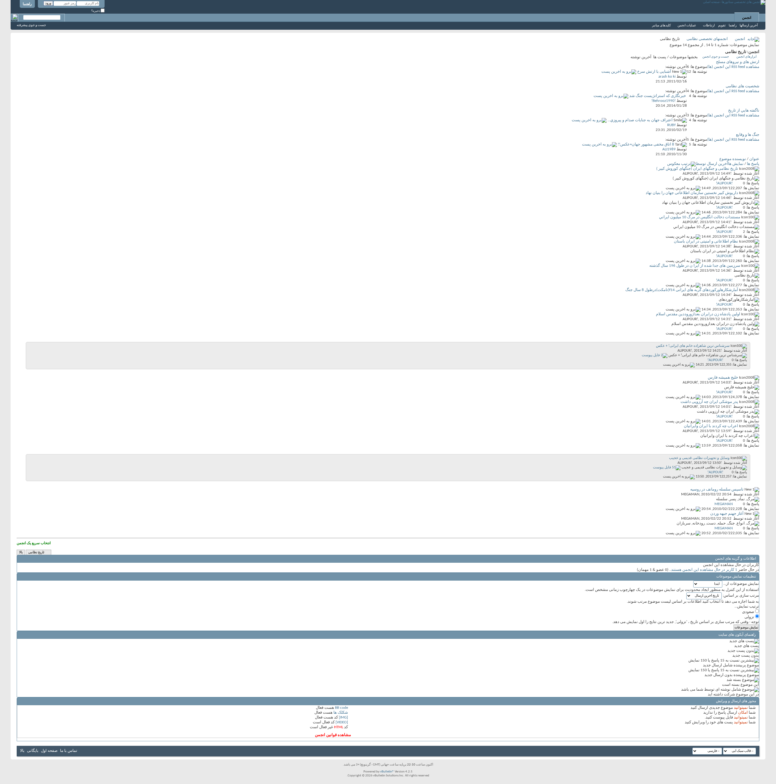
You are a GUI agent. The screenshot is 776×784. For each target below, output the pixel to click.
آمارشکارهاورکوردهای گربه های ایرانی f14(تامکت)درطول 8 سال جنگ (681, 290)
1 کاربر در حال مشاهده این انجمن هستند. (703, 570)
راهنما (27, 4)
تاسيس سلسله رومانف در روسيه (717, 489)
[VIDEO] (342, 722)
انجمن (746, 18)
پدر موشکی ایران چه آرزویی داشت (709, 402)
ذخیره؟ (96, 11)
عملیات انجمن (686, 25)
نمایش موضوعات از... (741, 584)
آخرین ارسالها (749, 25)
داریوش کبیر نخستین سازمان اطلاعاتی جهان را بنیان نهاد (692, 193)
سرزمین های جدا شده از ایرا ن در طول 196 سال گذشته (694, 266)
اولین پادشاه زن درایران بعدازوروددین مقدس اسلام (698, 314)
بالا (21, 552)
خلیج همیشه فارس (723, 378)
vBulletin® (387, 771)
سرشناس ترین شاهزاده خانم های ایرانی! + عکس (693, 346)
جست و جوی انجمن (715, 57)
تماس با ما (68, 751)
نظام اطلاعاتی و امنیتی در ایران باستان (706, 241)
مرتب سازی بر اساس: (741, 596)
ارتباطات (709, 25)
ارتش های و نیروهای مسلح (737, 62)
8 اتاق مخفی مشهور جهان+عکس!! (646, 144)
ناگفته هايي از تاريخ (743, 110)
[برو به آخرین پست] (683, 188)
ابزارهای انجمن (746, 57)
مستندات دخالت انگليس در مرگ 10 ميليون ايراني (699, 217)
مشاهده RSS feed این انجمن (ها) (733, 67)
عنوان (754, 159)
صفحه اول (49, 751)
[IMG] (343, 717)
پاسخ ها (753, 164)
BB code (341, 708)
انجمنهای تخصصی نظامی (707, 39)
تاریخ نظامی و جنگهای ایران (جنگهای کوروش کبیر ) (697, 169)
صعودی (748, 612)
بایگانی (32, 751)
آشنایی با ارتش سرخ (654, 72)
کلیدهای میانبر (661, 25)
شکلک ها (340, 713)
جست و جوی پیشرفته (31, 25)
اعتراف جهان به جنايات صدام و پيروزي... (640, 120)
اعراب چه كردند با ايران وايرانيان (711, 426)
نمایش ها (736, 164)
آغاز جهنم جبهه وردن (727, 514)
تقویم (722, 25)
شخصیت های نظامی (742, 86)
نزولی (749, 617)
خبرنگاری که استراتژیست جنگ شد (657, 96)
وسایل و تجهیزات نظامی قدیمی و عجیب (699, 458)
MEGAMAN (690, 494)
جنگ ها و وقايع (747, 135)
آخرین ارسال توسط (712, 164)
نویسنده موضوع (732, 159)
